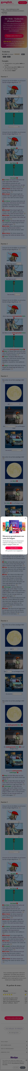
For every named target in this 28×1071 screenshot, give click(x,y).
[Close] (25, 518)
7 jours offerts (14, 548)
